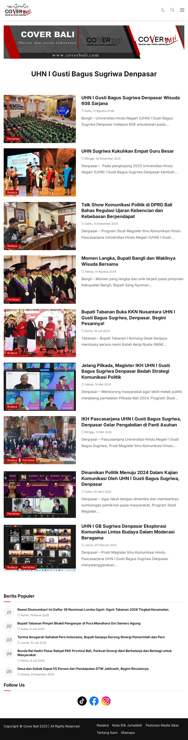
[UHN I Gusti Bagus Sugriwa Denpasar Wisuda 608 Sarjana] (40, 140)
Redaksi (103, 725)
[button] (163, 10)
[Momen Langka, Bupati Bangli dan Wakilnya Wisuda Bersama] (40, 300)
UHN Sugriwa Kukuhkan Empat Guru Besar (127, 151)
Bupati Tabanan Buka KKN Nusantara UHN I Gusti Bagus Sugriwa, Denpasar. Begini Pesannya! (128, 317)
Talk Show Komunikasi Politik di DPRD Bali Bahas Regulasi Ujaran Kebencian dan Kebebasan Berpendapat (126, 210)
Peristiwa (13, 139)
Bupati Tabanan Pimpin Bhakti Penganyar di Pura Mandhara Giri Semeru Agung (79, 623)
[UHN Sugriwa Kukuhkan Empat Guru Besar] (40, 193)
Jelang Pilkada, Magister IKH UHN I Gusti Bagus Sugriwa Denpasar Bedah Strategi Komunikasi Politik (125, 371)
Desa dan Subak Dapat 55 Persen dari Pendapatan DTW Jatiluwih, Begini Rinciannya (83, 669)
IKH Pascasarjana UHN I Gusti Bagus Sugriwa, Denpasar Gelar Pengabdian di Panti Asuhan (131, 422)
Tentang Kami (107, 732)
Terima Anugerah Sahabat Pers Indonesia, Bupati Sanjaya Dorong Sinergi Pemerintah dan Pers (91, 637)
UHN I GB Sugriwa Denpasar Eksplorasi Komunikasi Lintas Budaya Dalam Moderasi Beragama (127, 532)
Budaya (12, 192)
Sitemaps (128, 732)
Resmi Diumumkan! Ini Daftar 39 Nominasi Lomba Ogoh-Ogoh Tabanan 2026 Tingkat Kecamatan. (93, 609)
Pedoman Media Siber (162, 725)
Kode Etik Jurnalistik (127, 725)
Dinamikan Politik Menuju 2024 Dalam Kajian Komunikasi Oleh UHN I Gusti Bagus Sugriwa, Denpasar (130, 478)
